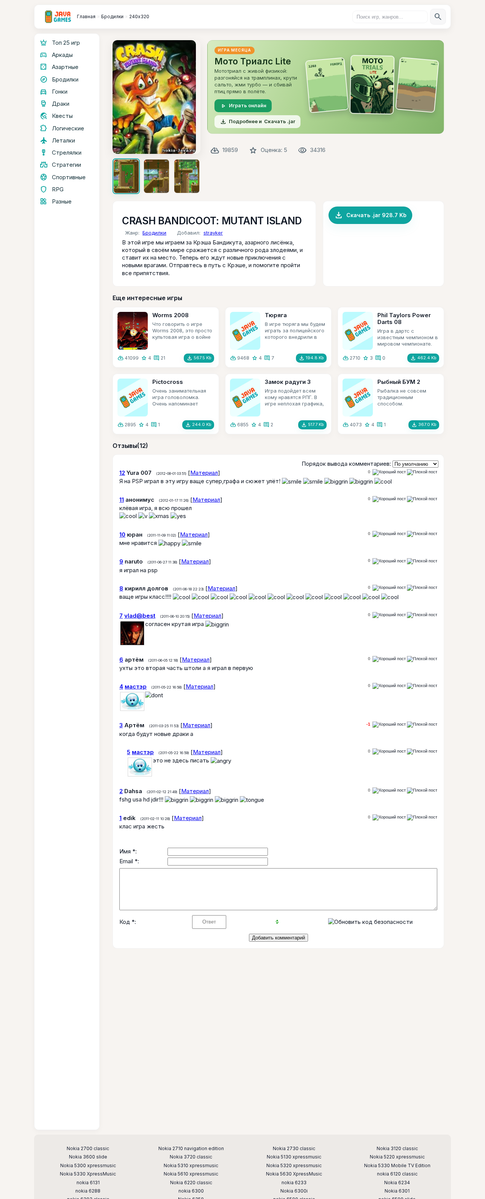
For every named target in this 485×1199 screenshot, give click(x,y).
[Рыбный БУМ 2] (358, 397)
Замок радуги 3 (288, 381)
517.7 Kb (312, 425)
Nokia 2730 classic (294, 1148)
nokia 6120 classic (397, 1174)
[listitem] (126, 176)
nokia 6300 (191, 1191)
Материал (204, 472)
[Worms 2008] (132, 331)
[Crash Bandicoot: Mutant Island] (156, 97)
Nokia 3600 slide (88, 1157)
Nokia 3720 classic (191, 1157)
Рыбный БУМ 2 (398, 381)
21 (163, 358)
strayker (213, 233)
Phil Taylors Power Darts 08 (404, 318)
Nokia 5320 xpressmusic (294, 1165)
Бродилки (154, 233)
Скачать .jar (257, 121)
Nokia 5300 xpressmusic (88, 1165)
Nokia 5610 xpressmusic (191, 1174)
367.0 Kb (423, 425)
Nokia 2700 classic (88, 1148)
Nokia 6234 (397, 1182)
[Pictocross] (132, 397)
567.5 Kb (198, 358)
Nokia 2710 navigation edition (191, 1148)
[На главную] (58, 16)
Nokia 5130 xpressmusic (294, 1157)
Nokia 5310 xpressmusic (191, 1165)
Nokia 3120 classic (397, 1148)
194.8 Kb (311, 358)
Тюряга (276, 315)
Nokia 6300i (294, 1191)
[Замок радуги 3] (245, 397)
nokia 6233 (294, 1182)
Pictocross (167, 381)
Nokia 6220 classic (191, 1182)
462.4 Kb (423, 358)
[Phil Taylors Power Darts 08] (358, 331)
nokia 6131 (88, 1182)
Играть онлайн (243, 106)
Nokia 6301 (397, 1191)
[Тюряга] (245, 331)
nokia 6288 (87, 1191)
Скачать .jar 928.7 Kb (370, 215)
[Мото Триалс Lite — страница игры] (326, 87)
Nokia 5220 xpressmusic (397, 1157)
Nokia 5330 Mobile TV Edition (397, 1165)
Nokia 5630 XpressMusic (294, 1174)
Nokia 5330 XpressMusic (88, 1174)
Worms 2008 (170, 315)
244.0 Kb (198, 425)
